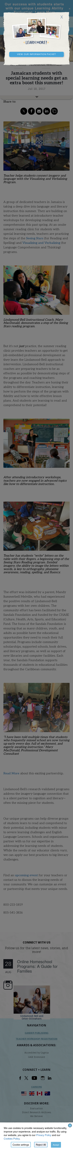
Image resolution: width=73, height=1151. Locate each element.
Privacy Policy (43, 1135)
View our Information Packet (36, 54)
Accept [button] (56, 1144)
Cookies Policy (12, 1138)
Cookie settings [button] (21, 1144)
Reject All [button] (41, 1144)
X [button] (70, 1125)
